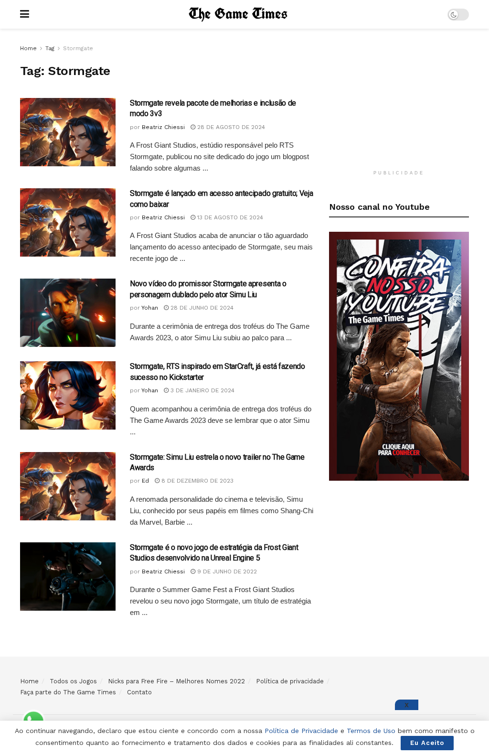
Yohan (149, 307)
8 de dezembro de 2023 (196, 480)
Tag (49, 48)
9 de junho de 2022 (226, 571)
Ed (145, 480)
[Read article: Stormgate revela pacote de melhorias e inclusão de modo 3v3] (68, 132)
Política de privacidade (290, 681)
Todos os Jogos (73, 681)
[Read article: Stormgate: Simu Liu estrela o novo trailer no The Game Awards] (68, 486)
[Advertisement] (400, 102)
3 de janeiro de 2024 (201, 390)
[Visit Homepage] (238, 14)
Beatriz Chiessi (163, 127)
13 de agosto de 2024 (229, 217)
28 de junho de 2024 (201, 307)
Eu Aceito (427, 742)
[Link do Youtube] (399, 355)
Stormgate (78, 48)
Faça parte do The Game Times (68, 692)
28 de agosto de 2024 (230, 127)
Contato (139, 692)
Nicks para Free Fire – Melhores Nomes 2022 (176, 681)
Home (28, 48)
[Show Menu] (24, 14)
